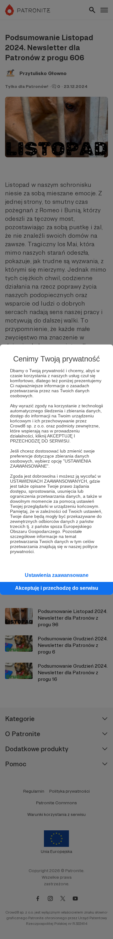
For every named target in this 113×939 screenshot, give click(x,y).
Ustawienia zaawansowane (57, 575)
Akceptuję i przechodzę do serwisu (56, 588)
